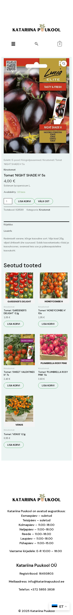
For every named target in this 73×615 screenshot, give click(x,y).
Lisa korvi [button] (13, 323)
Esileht (7, 160)
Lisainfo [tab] (8, 230)
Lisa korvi (24, 201)
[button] (13, 44)
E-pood (16, 160)
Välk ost (43, 201)
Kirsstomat (48, 160)
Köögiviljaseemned (31, 160)
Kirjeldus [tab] (8, 224)
